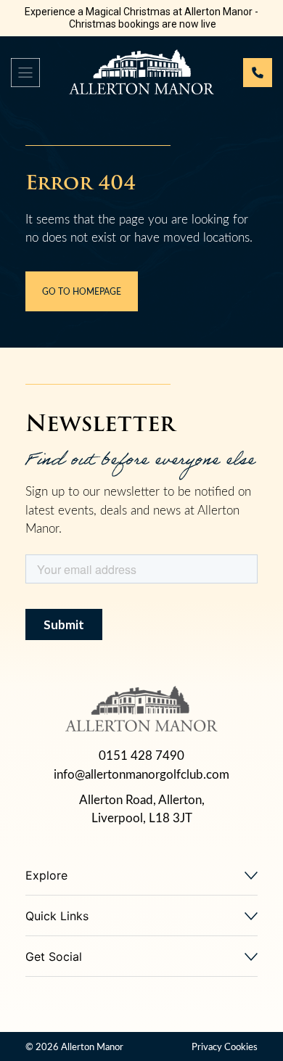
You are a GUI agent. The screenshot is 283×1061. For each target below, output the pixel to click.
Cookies (241, 1046)
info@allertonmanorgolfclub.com (141, 774)
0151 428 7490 (141, 755)
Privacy (207, 1046)
